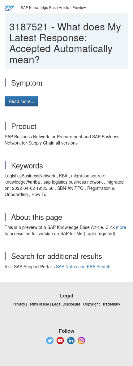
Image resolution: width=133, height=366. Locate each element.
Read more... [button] (21, 101)
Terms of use (38, 303)
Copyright (91, 303)
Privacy (19, 303)
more (121, 227)
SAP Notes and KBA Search (83, 266)
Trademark (111, 303)
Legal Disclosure (66, 303)
